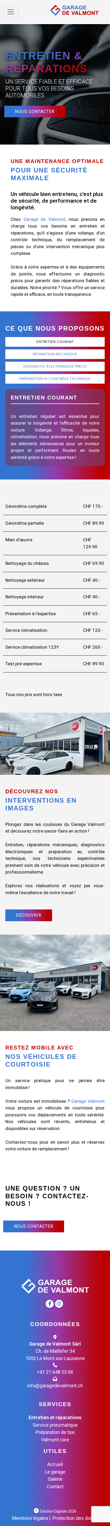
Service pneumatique (55, 1425)
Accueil (55, 1464)
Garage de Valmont (44, 219)
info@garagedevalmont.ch (55, 1385)
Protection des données (78, 1518)
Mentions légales (30, 1518)
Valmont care (55, 1439)
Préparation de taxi (55, 1432)
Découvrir (28, 915)
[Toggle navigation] (10, 11)
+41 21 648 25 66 (55, 1372)
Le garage (55, 1472)
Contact (55, 1486)
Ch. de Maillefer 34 (55, 1351)
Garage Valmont (88, 1101)
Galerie (55, 1479)
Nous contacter (34, 111)
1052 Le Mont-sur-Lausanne (55, 1358)
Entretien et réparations (55, 1417)
